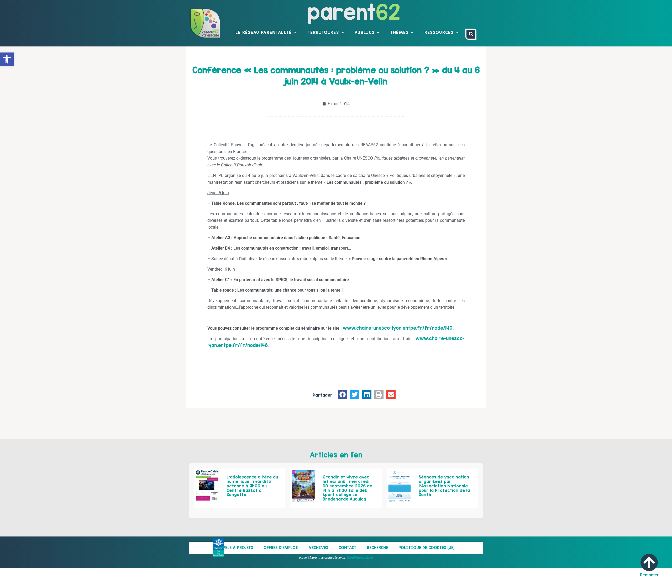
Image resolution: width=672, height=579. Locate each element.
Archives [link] (318, 547)
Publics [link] (364, 32)
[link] (7, 59)
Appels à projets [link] (235, 547)
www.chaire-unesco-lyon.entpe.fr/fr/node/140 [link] (398, 328)
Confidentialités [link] (359, 557)
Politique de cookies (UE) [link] (426, 547)
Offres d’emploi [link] (281, 547)
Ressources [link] (439, 32)
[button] (342, 394)
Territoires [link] (323, 32)
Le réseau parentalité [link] (263, 32)
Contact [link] (347, 547)
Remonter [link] (649, 574)
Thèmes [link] (399, 32)
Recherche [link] (377, 547)
